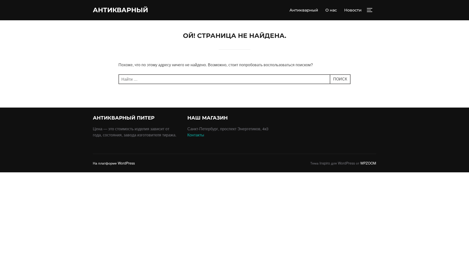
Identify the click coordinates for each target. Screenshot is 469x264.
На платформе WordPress (114, 163)
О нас (331, 10)
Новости (353, 10)
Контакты (195, 135)
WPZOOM (368, 163)
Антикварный (120, 10)
